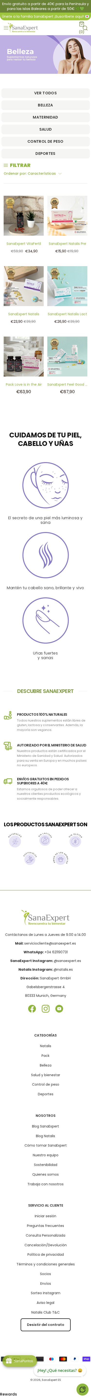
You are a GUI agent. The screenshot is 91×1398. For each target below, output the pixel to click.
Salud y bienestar (45, 1075)
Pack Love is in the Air (24, 384)
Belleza (45, 1065)
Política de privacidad (45, 1254)
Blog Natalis (45, 1136)
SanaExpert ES (51, 1380)
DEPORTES (45, 153)
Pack (45, 1055)
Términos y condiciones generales (46, 1264)
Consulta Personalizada (45, 1235)
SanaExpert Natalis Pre (67, 243)
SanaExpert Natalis (23, 314)
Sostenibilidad (45, 1164)
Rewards (8, 1394)
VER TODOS (45, 93)
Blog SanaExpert (45, 1126)
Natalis (45, 1046)
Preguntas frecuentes (45, 1225)
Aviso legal (45, 1302)
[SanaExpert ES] (23, 28)
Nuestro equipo (45, 1155)
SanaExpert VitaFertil (24, 243)
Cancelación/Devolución (46, 1245)
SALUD (45, 129)
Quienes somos (45, 1174)
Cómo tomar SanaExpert (46, 1145)
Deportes (45, 1094)
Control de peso (45, 1084)
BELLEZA (45, 105)
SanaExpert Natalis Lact (67, 314)
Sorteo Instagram (45, 1293)
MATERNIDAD (45, 117)
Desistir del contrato (45, 1324)
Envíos (45, 1283)
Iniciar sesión (45, 1216)
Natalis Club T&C (45, 1312)
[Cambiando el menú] (6, 28)
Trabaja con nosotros (45, 1184)
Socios (45, 1273)
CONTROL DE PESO (45, 141)
